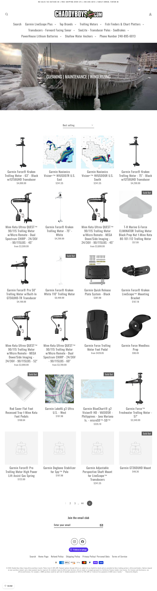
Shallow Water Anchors (79, 36)
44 (82, 503)
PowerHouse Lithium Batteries (40, 36)
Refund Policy (57, 556)
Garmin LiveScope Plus (39, 24)
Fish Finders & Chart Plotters (123, 24)
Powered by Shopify (132, 572)
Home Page (43, 556)
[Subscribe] (101, 525)
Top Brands (67, 24)
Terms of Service (119, 556)
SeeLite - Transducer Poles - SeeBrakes (102, 30)
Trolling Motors (89, 24)
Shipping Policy (73, 556)
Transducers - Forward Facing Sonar (50, 30)
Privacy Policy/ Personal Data (96, 556)
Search (17, 24)
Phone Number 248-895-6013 (118, 36)
